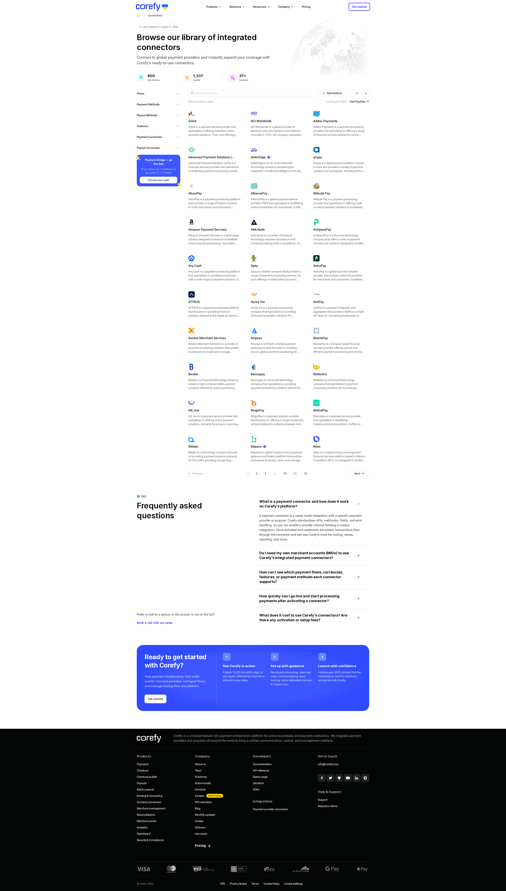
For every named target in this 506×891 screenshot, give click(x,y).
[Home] (138, 15)
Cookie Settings (293, 883)
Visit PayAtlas (357, 101)
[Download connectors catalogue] (366, 93)
